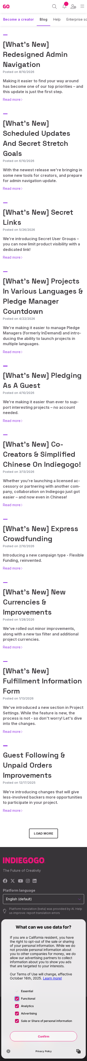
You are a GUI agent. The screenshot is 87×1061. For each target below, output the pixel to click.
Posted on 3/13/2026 (18, 472)
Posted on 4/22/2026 (19, 318)
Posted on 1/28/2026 (18, 619)
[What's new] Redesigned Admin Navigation (35, 54)
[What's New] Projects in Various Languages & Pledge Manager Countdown (43, 296)
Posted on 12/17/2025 (19, 782)
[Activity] (64, 6)
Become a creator (18, 19)
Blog (43, 19)
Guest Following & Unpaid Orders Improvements (34, 765)
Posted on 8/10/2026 (18, 72)
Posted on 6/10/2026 (18, 161)
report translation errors (43, 913)
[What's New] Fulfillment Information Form (42, 681)
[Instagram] (28, 881)
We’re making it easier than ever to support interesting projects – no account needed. (41, 407)
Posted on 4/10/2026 (18, 393)
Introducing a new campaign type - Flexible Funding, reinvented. (43, 558)
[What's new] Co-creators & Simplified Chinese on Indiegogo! (42, 454)
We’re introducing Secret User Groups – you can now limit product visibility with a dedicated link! (41, 244)
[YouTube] (20, 881)
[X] (12, 881)
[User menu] (73, 6)
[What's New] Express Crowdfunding (40, 533)
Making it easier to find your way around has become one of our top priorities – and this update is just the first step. (43, 86)
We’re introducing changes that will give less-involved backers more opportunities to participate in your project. (42, 797)
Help (57, 19)
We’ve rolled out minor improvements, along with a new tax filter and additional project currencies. (41, 634)
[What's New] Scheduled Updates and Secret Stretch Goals (36, 138)
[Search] (54, 6)
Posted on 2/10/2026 (18, 546)
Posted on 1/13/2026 (18, 698)
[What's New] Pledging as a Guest (42, 380)
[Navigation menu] (82, 6)
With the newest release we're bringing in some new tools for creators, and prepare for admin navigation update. (42, 175)
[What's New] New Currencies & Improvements (34, 602)
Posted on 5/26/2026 (19, 229)
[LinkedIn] (34, 881)
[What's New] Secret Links (38, 217)
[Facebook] (5, 881)
